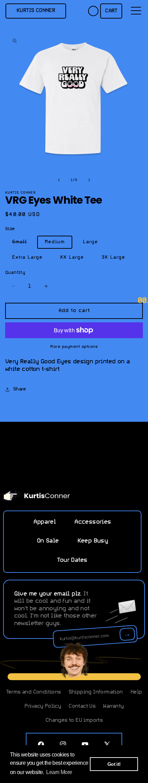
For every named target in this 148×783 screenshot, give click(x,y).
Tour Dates (72, 560)
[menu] (136, 11)
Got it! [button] (114, 764)
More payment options (74, 347)
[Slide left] (58, 179)
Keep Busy (92, 541)
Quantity (15, 272)
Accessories (92, 522)
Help (136, 692)
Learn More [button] (59, 772)
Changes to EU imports (74, 720)
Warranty (113, 706)
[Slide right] (89, 179)
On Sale (48, 541)
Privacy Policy (42, 706)
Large (90, 242)
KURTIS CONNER (36, 10)
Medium (55, 242)
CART (111, 11)
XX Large (72, 257)
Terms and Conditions (33, 692)
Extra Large (27, 257)
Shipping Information (95, 692)
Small (23, 243)
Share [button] (19, 389)
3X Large (113, 257)
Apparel (44, 522)
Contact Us (81, 706)
